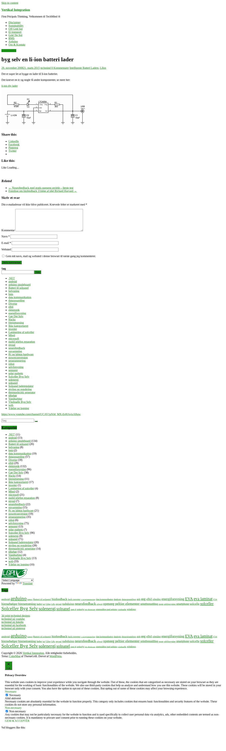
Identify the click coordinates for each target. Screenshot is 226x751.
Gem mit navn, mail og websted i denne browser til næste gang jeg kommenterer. (51, 256)
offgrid (99, 604)
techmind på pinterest (13, 628)
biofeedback (59, 599)
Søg (3, 268)
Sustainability (15, 25)
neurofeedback (16, 348)
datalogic (117, 599)
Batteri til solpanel (18, 287)
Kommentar (8, 230)
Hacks (12, 319)
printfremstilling (149, 604)
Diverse (12, 303)
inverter (12, 329)
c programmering (88, 599)
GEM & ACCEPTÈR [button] (17, 720)
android (12, 281)
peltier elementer (127, 604)
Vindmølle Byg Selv (19, 401)
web (10, 405)
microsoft (13, 338)
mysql (11, 344)
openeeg (108, 604)
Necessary (15, 695)
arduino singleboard (19, 284)
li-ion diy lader (9, 85)
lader (39, 603)
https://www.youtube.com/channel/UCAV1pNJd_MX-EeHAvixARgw (41, 414)
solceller (206, 603)
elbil (10, 306)
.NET (11, 278)
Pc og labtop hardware (21, 354)
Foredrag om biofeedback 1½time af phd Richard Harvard (42, 190)
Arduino (13, 41)
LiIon (103, 67)
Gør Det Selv (8, 50)
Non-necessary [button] (13, 707)
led (44, 604)
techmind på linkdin (12, 622)
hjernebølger (9, 604)
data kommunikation (19, 297)
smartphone (182, 603)
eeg (143, 599)
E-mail (6, 242)
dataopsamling (16, 300)
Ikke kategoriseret (18, 325)
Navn (5, 236)
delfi (138, 599)
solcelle (195, 604)
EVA (189, 599)
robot (11, 363)
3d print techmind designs (15, 615)
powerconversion (18, 357)
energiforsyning (17, 313)
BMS (11, 38)
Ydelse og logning (18, 408)
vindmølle (122, 609)
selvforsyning (15, 367)
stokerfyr (80, 609)
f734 (215, 599)
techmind (45, 67)
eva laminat (203, 599)
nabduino (68, 604)
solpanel (13, 382)
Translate (28, 583)
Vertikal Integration (15, 10)
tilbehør (12, 395)
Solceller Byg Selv (18, 376)
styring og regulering (20, 389)
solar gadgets (15, 373)
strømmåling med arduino (106, 609)
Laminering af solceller (21, 332)
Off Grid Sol (15, 28)
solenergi (13, 379)
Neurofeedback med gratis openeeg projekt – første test (40, 187)
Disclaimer (14, 22)
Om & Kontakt (16, 44)
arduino (19, 598)
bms (10, 294)
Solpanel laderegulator (20, 386)
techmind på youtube (13, 618)
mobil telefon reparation (21, 341)
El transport (14, 31)
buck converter (74, 599)
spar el (73, 609)
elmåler (157, 599)
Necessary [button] (10, 691)
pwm (161, 604)
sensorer (13, 370)
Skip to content (9, 2)
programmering (17, 360)
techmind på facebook (13, 625)
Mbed (11, 335)
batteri (29, 599)
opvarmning (15, 351)
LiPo (53, 604)
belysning (13, 290)
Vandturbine (15, 398)
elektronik (14, 309)
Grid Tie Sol (15, 35)
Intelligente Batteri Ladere (84, 67)
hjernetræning (16, 322)
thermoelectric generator (21, 392)
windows (131, 609)
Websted (6, 249)
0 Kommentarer (60, 67)
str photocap (90, 609)
